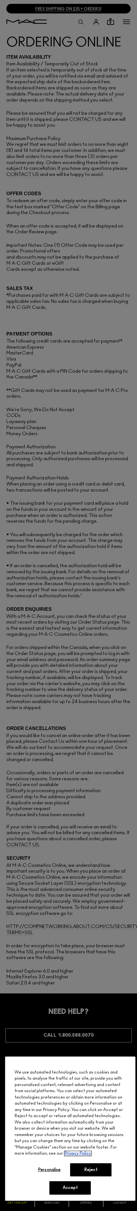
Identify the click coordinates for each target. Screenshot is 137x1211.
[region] (70, 1129)
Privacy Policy (78, 1153)
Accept (70, 1188)
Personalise (49, 1170)
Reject (90, 1170)
